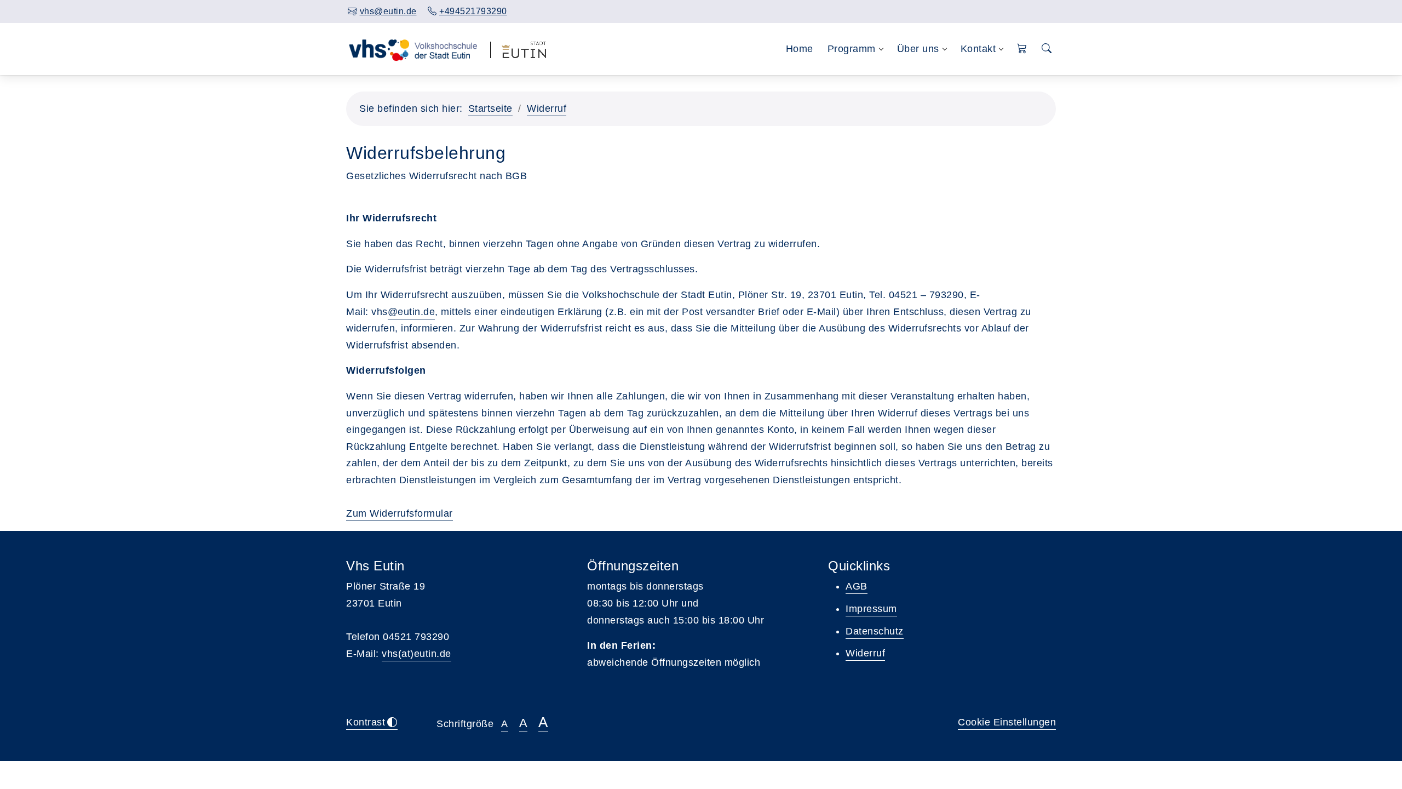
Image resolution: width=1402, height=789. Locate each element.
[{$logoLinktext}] (412, 49)
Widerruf (546, 108)
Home (799, 48)
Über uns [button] (918, 48)
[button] (1022, 49)
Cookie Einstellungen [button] (1007, 722)
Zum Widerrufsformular (399, 513)
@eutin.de (411, 311)
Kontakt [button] (978, 48)
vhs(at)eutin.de (416, 653)
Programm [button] (852, 48)
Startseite (490, 108)
